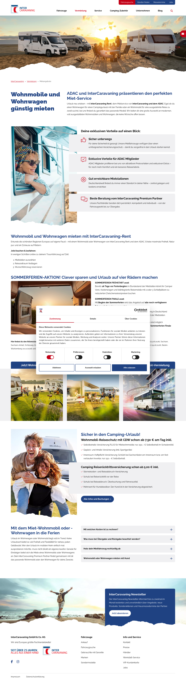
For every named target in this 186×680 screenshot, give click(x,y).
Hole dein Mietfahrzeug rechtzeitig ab (102, 548)
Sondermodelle (88, 662)
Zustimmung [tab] (55, 319)
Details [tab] (93, 319)
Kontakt (126, 642)
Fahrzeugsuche (127, 2)
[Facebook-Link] (12, 662)
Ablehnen (56, 368)
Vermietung (32, 81)
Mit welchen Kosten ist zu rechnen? (101, 529)
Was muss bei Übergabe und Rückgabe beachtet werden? (112, 539)
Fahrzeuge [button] (62, 11)
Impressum (15, 677)
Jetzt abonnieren (120, 613)
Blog (160, 11)
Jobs (171, 2)
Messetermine (159, 2)
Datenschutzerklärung (35, 677)
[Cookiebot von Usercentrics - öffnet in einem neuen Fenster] (136, 310)
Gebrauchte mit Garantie (92, 652)
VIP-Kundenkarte (131, 662)
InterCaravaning (17, 81)
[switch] (78, 357)
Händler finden (143, 2)
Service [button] (98, 11)
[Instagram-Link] (18, 662)
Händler (127, 652)
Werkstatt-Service (131, 657)
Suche (171, 10)
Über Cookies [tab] (131, 319)
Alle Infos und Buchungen (96, 499)
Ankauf (84, 642)
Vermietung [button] (80, 11)
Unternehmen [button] (143, 11)
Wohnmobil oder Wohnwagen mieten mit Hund (107, 558)
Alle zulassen (129, 368)
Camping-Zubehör (119, 11)
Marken (84, 657)
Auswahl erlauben (93, 368)
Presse (126, 647)
